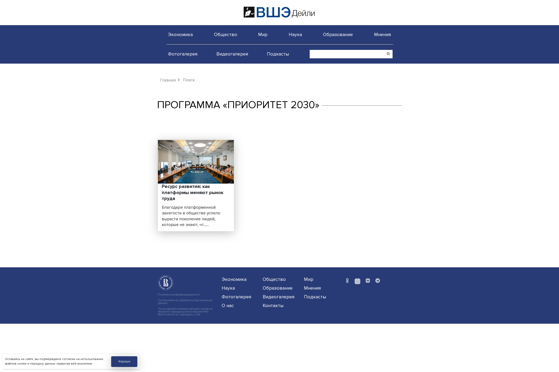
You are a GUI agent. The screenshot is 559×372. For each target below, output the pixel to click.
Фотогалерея (183, 54)
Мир (262, 34)
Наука (295, 34)
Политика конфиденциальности (179, 294)
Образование (338, 34)
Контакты (273, 305)
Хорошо (124, 361)
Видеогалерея (232, 54)
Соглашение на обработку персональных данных (185, 302)
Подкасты (278, 54)
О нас (228, 305)
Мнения (382, 34)
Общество (225, 34)
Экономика (180, 34)
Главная (168, 80)
